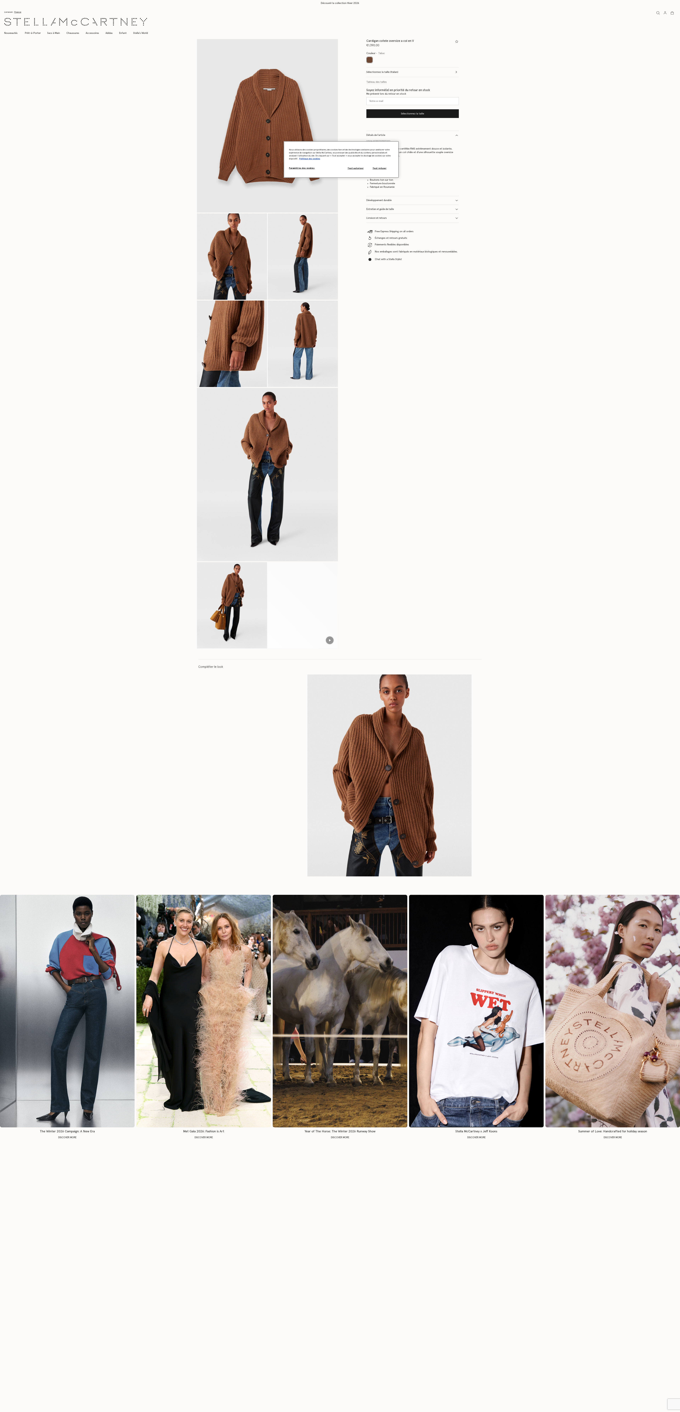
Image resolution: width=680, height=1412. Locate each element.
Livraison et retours (376, 218)
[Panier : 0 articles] (672, 13)
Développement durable (379, 200)
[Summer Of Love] (612, 1011)
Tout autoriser (356, 168)
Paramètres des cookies (302, 168)
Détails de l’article (375, 135)
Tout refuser (380, 168)
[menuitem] (12, 33)
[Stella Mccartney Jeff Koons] (476, 1011)
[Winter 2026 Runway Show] (340, 1011)
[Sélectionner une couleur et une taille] (457, 41)
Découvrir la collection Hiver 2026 (340, 3)
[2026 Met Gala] (203, 1011)
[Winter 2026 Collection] (67, 1011)
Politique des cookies (309, 159)
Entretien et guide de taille (380, 209)
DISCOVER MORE (67, 1137)
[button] (267, 126)
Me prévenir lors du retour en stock (386, 94)
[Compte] (665, 13)
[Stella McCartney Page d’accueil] (75, 22)
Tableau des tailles (376, 82)
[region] (341, 159)
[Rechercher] (658, 13)
